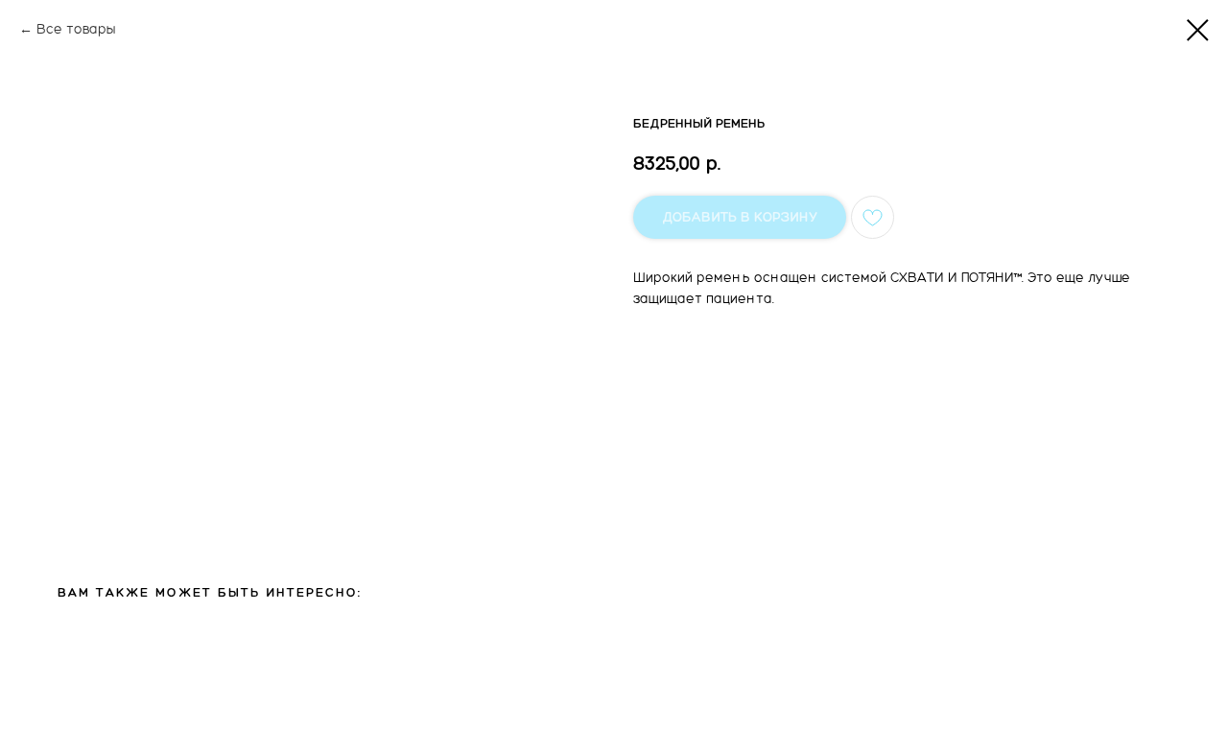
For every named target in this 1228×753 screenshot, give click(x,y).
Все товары (75, 29)
